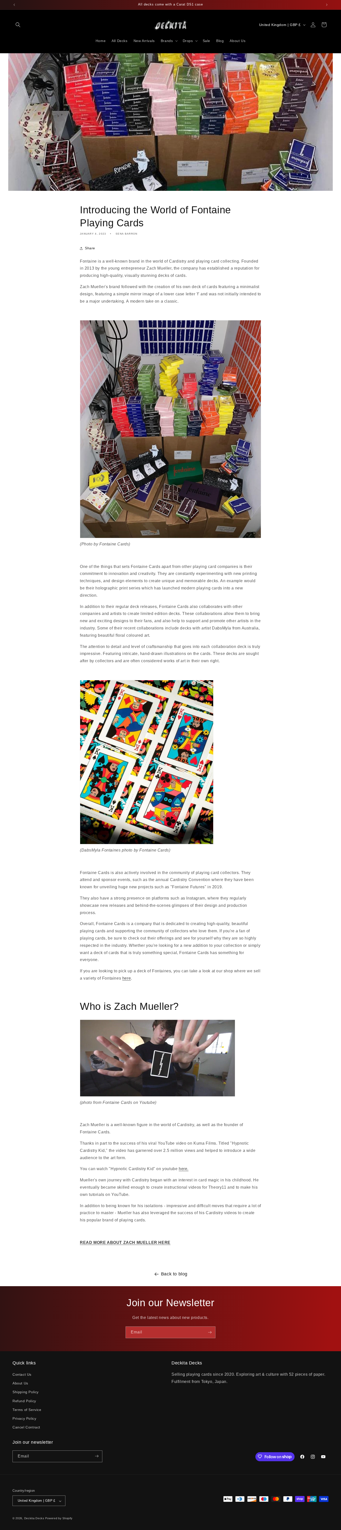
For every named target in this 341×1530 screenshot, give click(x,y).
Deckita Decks (34, 1518)
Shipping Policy (25, 1392)
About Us (20, 1383)
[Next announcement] (326, 5)
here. (183, 1169)
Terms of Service (26, 1410)
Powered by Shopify (59, 1518)
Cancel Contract (26, 1427)
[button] (17, 24)
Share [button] (90, 248)
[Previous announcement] (14, 5)
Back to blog (174, 1273)
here (126, 978)
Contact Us (21, 1374)
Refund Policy (24, 1401)
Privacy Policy (24, 1418)
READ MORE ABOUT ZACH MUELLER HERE (125, 1242)
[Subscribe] (209, 1332)
